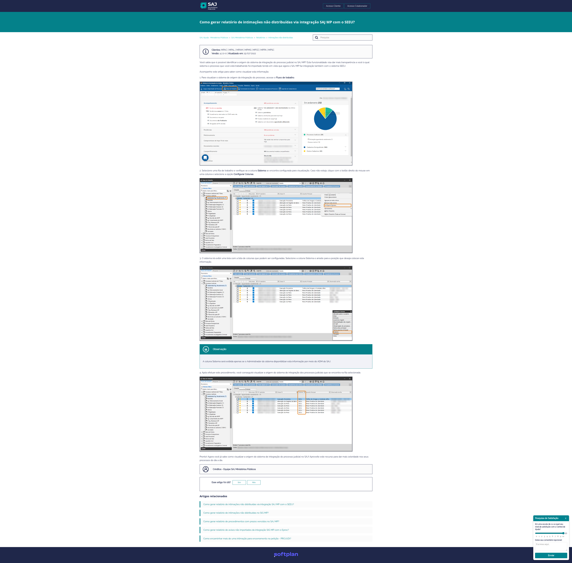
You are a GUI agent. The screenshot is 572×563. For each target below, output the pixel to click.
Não (254, 482)
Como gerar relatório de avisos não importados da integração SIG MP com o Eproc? (246, 530)
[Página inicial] (209, 5)
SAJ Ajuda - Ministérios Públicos (214, 37)
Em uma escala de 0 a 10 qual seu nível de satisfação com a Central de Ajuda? (550, 526)
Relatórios (260, 37)
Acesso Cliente (333, 6)
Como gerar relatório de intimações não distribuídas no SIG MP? (236, 512)
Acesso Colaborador (357, 6)
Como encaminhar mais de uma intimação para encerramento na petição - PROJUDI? (247, 538)
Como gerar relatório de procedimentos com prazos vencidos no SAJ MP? (241, 521)
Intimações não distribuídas (280, 37)
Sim (239, 482)
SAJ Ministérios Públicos (242, 37)
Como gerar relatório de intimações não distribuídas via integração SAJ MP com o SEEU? (248, 504)
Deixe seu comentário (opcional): (548, 540)
